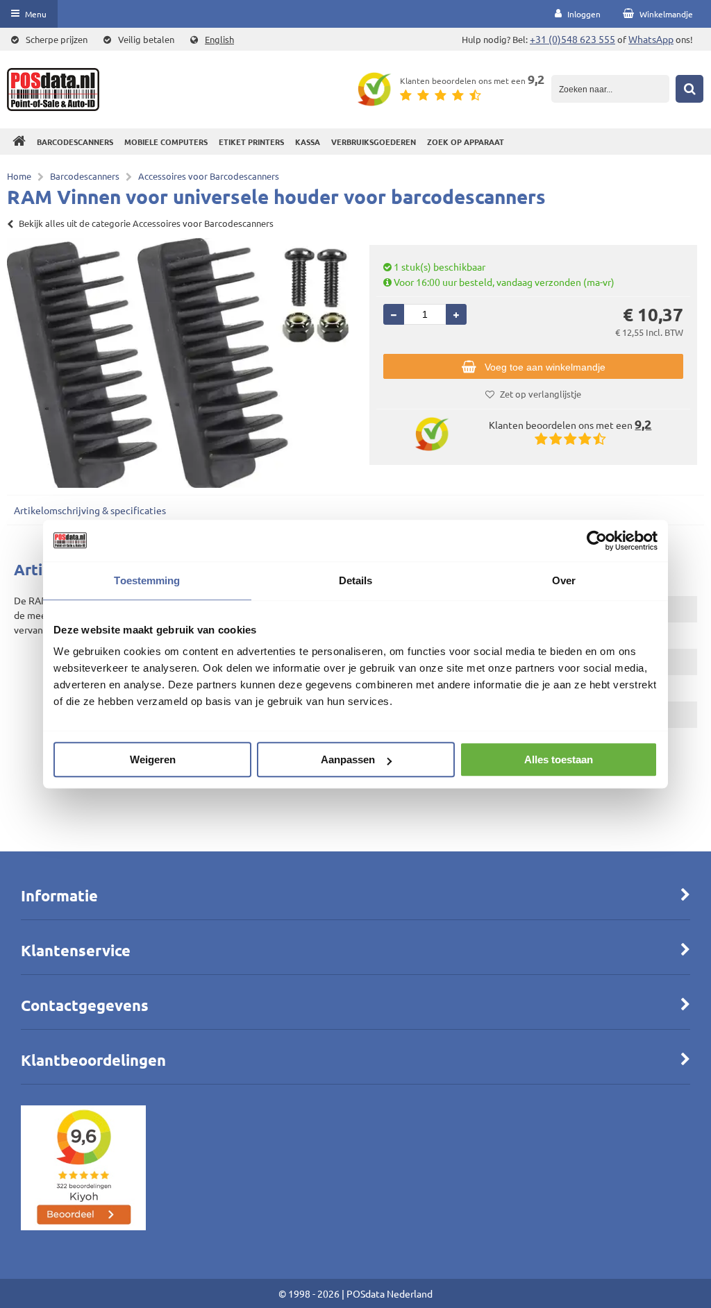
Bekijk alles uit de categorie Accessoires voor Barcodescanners (146, 223)
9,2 (536, 79)
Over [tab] (564, 580)
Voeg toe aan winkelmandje (545, 367)
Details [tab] (356, 580)
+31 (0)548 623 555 (572, 39)
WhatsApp (651, 39)
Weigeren (153, 759)
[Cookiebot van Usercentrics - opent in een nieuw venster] (597, 540)
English (219, 39)
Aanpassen (348, 759)
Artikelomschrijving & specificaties (90, 510)
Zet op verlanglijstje (540, 394)
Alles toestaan (558, 759)
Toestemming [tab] (147, 580)
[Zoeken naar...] (689, 89)
